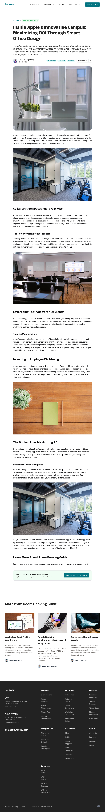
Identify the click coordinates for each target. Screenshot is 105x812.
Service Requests (92, 702)
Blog (17, 20)
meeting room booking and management (70, 564)
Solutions (47, 4)
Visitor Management (46, 706)
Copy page (83, 60)
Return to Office (68, 700)
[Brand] (16, 690)
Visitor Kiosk (94, 708)
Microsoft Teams (45, 734)
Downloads (69, 758)
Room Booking (44, 700)
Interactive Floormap (93, 696)
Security (92, 741)
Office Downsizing (69, 706)
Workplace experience (69, 713)
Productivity (61, 60)
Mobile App (45, 712)
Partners (92, 737)
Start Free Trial (92, 4)
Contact (92, 745)
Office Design (51, 60)
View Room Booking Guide (75, 575)
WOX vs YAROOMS (45, 791)
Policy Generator (69, 749)
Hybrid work (70, 695)
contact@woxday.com (16, 730)
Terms (7, 807)
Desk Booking (46, 695)
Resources (73, 4)
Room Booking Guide (30, 20)
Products (33, 4)
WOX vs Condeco (44, 784)
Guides (67, 737)
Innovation (71, 60)
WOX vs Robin (44, 771)
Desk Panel (93, 719)
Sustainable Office (69, 720)
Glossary (68, 754)
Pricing (61, 4)
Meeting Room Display (46, 717)
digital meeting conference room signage (63, 321)
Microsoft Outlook (45, 741)
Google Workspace (45, 747)
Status (23, 807)
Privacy (15, 807)
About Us (93, 733)
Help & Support (68, 742)
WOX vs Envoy (44, 778)
